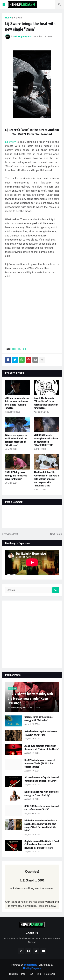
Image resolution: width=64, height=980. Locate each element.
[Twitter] (15, 360)
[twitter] (36, 951)
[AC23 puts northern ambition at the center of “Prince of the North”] (13, 749)
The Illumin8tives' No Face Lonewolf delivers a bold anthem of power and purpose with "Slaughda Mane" (46, 479)
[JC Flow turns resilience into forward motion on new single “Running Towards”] (17, 387)
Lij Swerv (10, 141)
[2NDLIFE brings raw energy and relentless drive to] (17, 462)
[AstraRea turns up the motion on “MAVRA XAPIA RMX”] (13, 735)
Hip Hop (13, 974)
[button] (4, 4)
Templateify (30, 964)
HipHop (18, 17)
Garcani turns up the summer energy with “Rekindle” (38, 718)
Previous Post (10, 534)
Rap (24, 349)
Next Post (55, 534)
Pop (23, 974)
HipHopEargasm (32, 968)
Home (8, 17)
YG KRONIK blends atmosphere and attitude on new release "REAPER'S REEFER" (46, 440)
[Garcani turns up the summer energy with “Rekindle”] (13, 720)
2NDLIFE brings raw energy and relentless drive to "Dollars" (16, 476)
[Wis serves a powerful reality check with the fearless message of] (17, 424)
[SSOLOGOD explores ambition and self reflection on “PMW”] (13, 810)
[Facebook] (8, 360)
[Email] (35, 360)
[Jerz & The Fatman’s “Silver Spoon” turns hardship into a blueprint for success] (46, 387)
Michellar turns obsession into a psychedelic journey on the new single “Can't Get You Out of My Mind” (40, 825)
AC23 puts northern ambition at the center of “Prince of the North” (41, 747)
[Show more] (42, 360)
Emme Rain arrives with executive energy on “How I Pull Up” (41, 793)
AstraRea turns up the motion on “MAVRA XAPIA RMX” (40, 733)
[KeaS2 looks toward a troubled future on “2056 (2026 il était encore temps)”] (13, 764)
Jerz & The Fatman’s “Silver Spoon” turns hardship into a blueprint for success (46, 403)
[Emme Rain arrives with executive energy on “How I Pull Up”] (13, 795)
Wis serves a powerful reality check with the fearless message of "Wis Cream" (16, 440)
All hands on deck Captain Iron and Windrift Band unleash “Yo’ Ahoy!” (41, 779)
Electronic (49, 974)
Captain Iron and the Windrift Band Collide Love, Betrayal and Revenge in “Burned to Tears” (41, 844)
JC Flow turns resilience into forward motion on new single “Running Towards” (17, 403)
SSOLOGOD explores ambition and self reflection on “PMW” (41, 808)
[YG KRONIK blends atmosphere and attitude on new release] (46, 424)
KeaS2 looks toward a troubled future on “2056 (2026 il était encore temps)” (39, 763)
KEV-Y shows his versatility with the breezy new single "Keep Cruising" (30, 698)
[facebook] (28, 951)
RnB (39, 974)
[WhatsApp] (22, 360)
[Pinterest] (28, 360)
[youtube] (43, 951)
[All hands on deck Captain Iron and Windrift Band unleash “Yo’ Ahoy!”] (13, 781)
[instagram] (21, 951)
